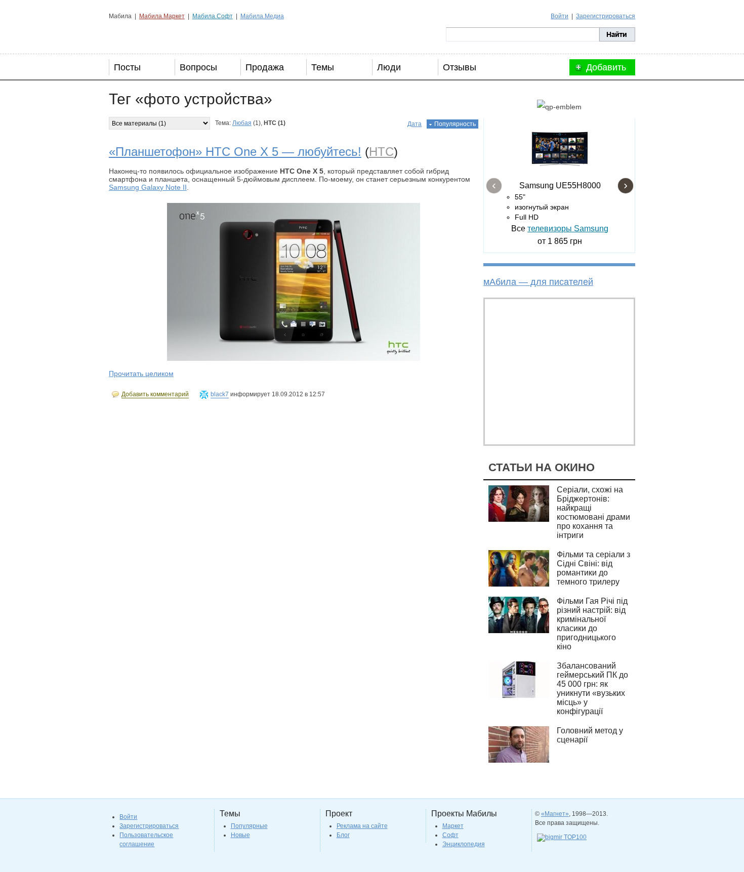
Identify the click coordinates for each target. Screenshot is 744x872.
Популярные (249, 825)
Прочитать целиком (141, 373)
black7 (220, 394)
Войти (559, 16)
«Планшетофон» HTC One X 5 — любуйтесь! (235, 151)
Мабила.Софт (212, 16)
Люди (389, 67)
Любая (242, 123)
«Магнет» (555, 813)
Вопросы (198, 67)
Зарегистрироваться (605, 16)
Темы (322, 67)
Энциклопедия (463, 844)
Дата (414, 124)
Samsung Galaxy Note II (148, 187)
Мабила (160, 34)
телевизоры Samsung (567, 228)
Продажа (264, 67)
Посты (127, 67)
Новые (240, 835)
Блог (343, 835)
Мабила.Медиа (262, 16)
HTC (381, 151)
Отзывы (459, 67)
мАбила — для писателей (538, 282)
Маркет (453, 825)
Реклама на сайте (362, 825)
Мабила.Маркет (162, 16)
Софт (450, 835)
